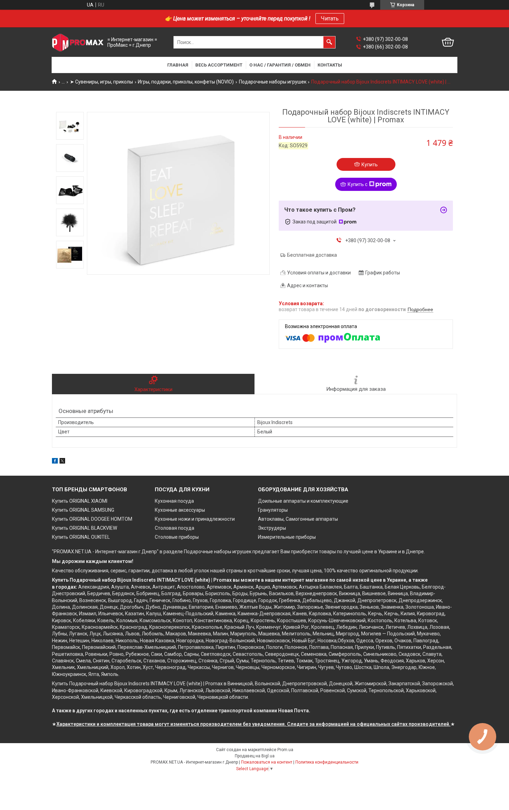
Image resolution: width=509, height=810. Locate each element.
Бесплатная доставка (312, 255)
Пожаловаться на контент (266, 762)
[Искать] (329, 42)
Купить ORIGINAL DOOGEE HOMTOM (92, 519)
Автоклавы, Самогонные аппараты (298, 519)
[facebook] (55, 462)
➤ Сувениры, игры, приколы (101, 82)
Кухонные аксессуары (180, 510)
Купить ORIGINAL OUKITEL (81, 537)
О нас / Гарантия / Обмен (280, 65)
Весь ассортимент (218, 65)
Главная (177, 65)
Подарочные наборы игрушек (272, 82)
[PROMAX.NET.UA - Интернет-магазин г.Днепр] (78, 42)
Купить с (357, 184)
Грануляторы (273, 510)
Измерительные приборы (287, 537)
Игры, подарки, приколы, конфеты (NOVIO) (186, 82)
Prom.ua (285, 749)
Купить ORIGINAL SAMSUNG (83, 510)
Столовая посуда (174, 528)
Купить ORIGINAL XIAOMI (79, 501)
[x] (62, 462)
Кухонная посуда (174, 501)
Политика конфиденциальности (326, 762)
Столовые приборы (177, 537)
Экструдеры (272, 528)
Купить (369, 164)
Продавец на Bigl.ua (255, 756)
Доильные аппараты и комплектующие (303, 501)
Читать (330, 18)
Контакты (330, 65)
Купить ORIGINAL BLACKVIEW (84, 528)
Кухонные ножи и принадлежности (195, 519)
